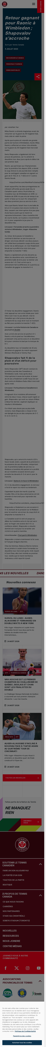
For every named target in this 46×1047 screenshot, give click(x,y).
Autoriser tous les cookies (22, 1043)
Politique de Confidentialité (25, 1031)
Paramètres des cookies (22, 1036)
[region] (22, 1024)
